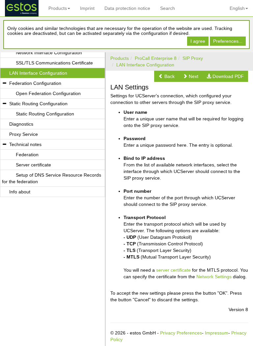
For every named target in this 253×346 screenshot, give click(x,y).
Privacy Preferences (181, 332)
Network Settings (214, 276)
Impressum (216, 332)
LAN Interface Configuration (145, 64)
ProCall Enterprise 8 (156, 58)
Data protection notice (127, 8)
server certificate (173, 270)
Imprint (87, 8)
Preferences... (227, 41)
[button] (166, 76)
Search (167, 8)
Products (57, 8)
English (237, 8)
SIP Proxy (193, 58)
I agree (197, 41)
